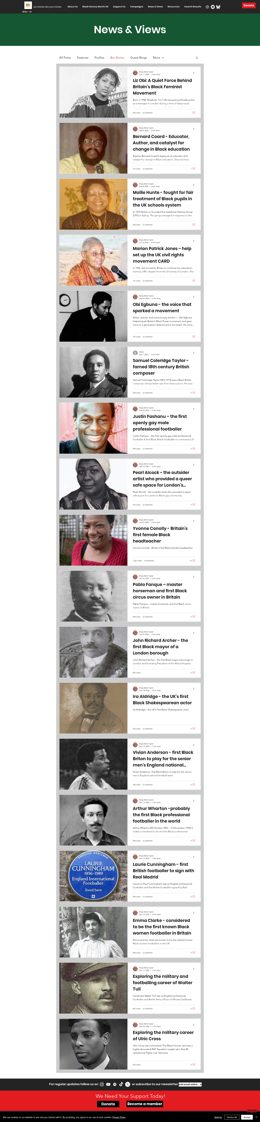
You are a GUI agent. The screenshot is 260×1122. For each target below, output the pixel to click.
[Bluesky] (218, 7)
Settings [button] (218, 1117)
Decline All (232, 1117)
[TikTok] (121, 1084)
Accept (247, 1117)
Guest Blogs (138, 57)
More (156, 57)
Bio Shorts (117, 57)
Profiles (99, 57)
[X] (127, 1084)
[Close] (256, 1117)
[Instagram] (207, 7)
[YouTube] (213, 7)
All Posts (65, 57)
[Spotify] (114, 1084)
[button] (196, 58)
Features (82, 57)
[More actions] (195, 73)
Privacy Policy (118, 1117)
